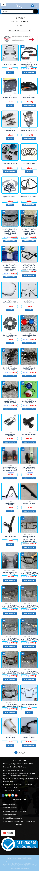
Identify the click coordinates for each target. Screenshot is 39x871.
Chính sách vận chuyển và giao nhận (14, 811)
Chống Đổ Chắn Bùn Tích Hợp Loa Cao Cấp (10, 573)
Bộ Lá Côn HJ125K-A (29, 163)
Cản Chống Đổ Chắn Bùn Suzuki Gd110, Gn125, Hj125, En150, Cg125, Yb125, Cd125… (29, 231)
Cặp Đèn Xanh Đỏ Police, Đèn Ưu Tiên (29, 401)
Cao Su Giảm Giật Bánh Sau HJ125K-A (10, 335)
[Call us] (6, 795)
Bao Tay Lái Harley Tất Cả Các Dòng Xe (29, 65)
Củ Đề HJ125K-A (10, 737)
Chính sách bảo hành (9, 814)
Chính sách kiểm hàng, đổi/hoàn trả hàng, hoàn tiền (19, 821)
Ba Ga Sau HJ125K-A (10, 64)
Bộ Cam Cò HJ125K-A (10, 130)
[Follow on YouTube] (16, 795)
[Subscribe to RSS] (9, 795)
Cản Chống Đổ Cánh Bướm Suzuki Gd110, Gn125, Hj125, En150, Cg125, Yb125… (10, 231)
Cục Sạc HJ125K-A (29, 737)
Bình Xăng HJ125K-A (29, 97)
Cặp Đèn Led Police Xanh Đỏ (29, 335)
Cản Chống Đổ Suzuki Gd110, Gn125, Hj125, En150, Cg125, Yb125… (29, 267)
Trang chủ (15, 22)
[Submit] (36, 11)
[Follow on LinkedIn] (12, 795)
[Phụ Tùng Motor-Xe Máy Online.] (19, 6)
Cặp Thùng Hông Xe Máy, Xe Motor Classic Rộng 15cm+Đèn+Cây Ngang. (10, 468)
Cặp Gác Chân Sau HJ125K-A (10, 435)
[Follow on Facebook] (3, 795)
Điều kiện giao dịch (9, 804)
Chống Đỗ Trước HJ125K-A (29, 705)
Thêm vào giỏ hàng (29, 72)
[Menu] (36, 6)
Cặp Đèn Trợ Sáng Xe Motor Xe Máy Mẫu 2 (10, 401)
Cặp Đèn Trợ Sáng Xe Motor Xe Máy (29, 368)
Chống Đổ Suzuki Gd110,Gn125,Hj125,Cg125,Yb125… (12, 606)
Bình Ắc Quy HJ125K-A (10, 97)
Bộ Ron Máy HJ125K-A (10, 196)
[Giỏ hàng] (32, 5)
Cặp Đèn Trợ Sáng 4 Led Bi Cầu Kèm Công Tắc (10, 368)
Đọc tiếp (10, 72)
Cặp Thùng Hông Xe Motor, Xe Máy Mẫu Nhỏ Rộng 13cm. (29, 468)
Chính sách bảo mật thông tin (12, 818)
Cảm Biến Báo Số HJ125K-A (29, 197)
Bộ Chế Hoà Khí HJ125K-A (29, 130)
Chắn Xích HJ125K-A (29, 503)
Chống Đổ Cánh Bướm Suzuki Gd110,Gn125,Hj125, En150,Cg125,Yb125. (29, 537)
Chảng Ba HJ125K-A (10, 536)
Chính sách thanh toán (10, 807)
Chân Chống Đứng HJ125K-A (10, 503)
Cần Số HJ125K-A (29, 302)
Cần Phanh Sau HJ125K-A (10, 302)
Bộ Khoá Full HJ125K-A (10, 163)
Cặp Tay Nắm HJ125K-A (29, 434)
